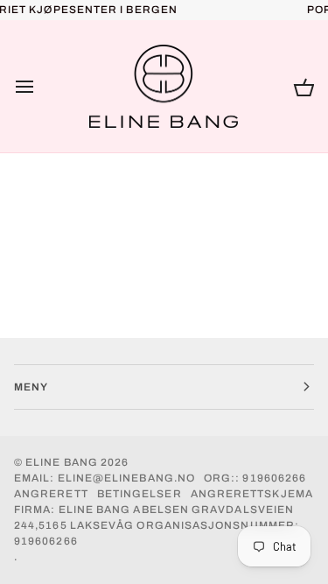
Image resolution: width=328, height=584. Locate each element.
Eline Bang (61, 462)
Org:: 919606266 (255, 478)
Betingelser (139, 494)
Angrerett (51, 494)
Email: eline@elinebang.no (104, 478)
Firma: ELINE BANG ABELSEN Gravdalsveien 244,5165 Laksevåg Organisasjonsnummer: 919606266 (156, 525)
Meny (31, 387)
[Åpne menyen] (40, 86)
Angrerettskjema (252, 494)
